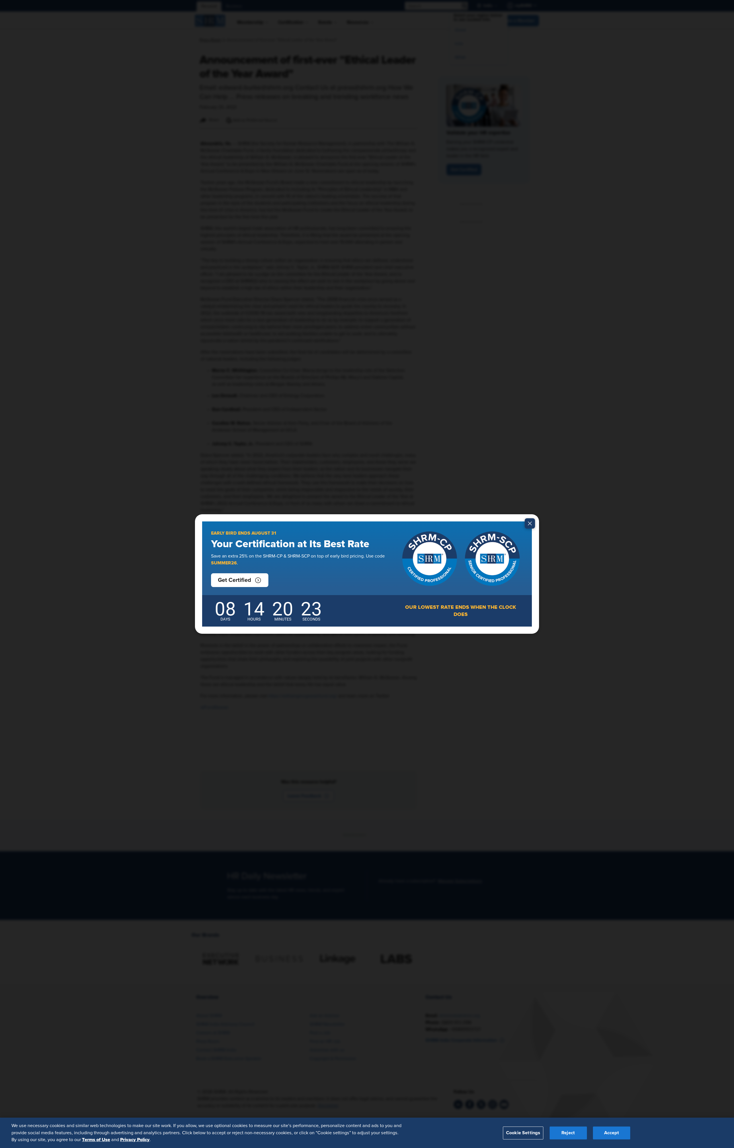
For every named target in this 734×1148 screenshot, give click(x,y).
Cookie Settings (523, 1133)
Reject (568, 1133)
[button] (239, 580)
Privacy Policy (135, 1140)
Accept (611, 1133)
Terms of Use (96, 1140)
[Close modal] (530, 523)
